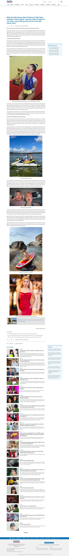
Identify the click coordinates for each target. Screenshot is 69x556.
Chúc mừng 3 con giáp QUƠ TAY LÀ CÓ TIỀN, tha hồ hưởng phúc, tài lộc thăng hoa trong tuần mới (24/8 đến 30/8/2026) (32, 434)
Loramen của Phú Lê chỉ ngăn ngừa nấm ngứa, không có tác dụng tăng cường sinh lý (54, 376)
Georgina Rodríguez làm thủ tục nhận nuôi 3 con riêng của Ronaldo (54, 371)
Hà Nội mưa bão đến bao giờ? (27, 460)
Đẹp (27, 4)
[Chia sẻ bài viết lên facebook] (7, 26)
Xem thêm (26, 532)
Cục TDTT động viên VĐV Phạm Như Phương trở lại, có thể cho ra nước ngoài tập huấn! (25, 335)
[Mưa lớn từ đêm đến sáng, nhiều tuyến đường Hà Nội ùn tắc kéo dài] (13, 517)
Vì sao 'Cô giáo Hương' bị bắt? (27, 487)
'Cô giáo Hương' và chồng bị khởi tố (28, 506)
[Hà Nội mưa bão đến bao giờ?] (13, 463)
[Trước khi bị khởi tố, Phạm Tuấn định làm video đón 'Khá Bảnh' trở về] (13, 381)
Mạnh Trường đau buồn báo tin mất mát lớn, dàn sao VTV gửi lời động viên (54, 354)
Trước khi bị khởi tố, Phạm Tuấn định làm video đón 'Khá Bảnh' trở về (54, 363)
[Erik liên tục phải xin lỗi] (13, 527)
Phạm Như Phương (19, 30)
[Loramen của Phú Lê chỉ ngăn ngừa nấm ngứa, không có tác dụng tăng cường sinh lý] (13, 408)
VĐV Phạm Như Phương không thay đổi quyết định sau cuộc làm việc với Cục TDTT (24, 337)
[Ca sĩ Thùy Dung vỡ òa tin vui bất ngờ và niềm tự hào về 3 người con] (13, 417)
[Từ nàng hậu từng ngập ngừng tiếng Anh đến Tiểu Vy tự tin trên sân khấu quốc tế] (13, 445)
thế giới (55, 47)
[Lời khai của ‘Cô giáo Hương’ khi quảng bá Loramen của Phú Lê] (13, 353)
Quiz (59, 4)
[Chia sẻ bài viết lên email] (11, 26)
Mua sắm (37, 4)
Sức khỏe (48, 4)
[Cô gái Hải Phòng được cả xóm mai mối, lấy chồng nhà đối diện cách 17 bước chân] (13, 454)
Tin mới (50, 347)
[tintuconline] (8, 4)
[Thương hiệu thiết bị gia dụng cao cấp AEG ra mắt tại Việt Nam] (13, 499)
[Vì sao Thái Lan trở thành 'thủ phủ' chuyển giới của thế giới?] (13, 390)
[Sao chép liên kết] (13, 26)
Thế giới (42, 4)
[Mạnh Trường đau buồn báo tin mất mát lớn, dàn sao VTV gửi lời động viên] (13, 362)
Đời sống (17, 4)
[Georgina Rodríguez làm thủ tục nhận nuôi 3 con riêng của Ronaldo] (13, 399)
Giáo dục (54, 4)
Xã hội (12, 4)
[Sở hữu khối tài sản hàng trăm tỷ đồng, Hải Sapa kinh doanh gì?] (13, 372)
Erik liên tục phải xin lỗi (25, 524)
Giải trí (22, 4)
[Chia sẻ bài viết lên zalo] (9, 26)
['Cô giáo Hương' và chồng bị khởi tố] (13, 508)
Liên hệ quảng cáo (49, 542)
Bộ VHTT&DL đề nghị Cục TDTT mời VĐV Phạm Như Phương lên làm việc (22, 333)
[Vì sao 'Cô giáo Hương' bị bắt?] (13, 490)
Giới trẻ (18, 318)
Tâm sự (31, 4)
